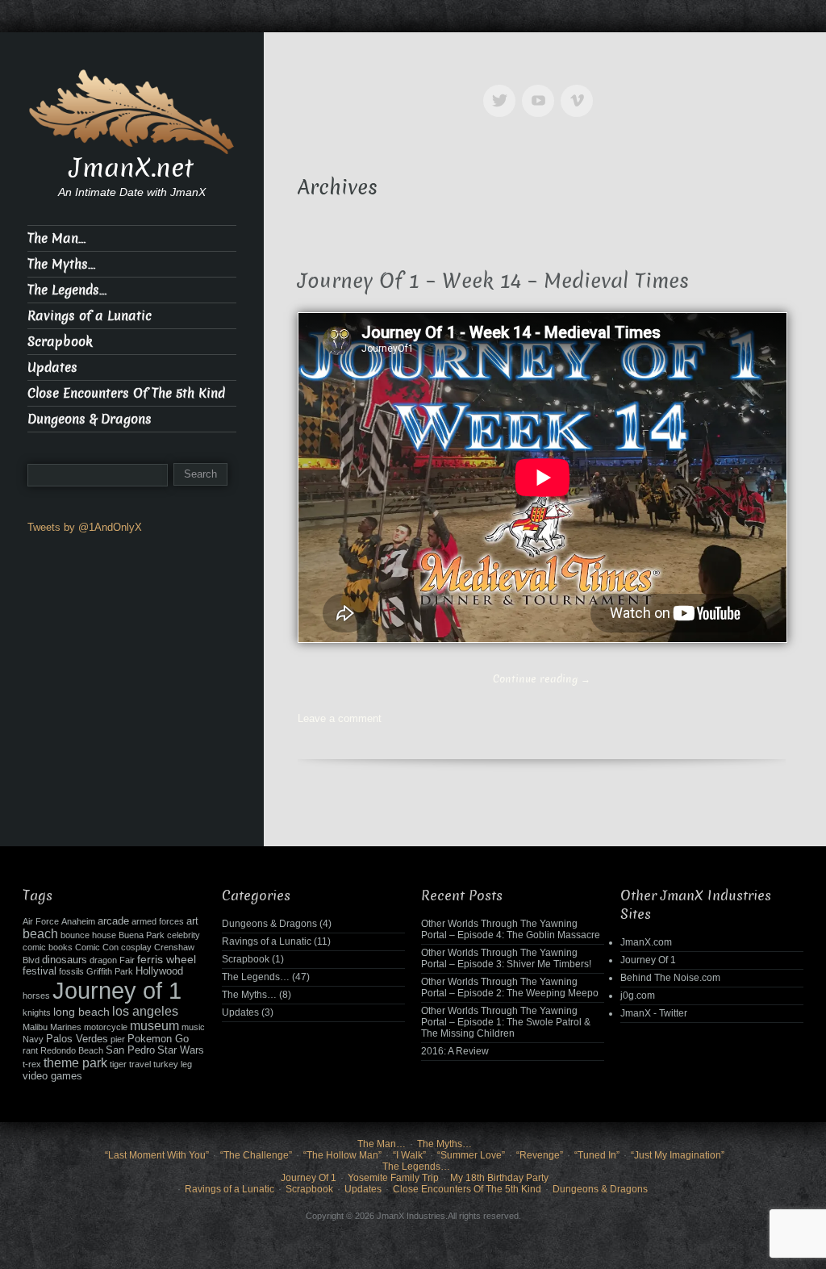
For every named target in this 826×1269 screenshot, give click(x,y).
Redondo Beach (71, 1050)
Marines (65, 1027)
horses (36, 995)
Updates (52, 367)
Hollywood (159, 971)
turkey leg (172, 1064)
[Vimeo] (580, 89)
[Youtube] (541, 89)
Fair (127, 960)
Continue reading (541, 679)
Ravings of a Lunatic (89, 315)
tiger (118, 1064)
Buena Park (142, 935)
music (193, 1027)
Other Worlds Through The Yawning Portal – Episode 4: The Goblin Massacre (510, 929)
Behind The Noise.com (670, 977)
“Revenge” (539, 1155)
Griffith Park (109, 971)
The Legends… (66, 290)
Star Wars (180, 1050)
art (192, 921)
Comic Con (97, 947)
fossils (71, 971)
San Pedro (130, 1050)
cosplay (136, 947)
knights (37, 1012)
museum (154, 1026)
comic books (48, 947)
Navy (33, 1039)
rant (30, 1050)
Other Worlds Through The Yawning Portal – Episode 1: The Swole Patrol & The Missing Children (505, 1022)
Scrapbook (60, 341)
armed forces (157, 921)
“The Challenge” (256, 1155)
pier (118, 1039)
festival (39, 971)
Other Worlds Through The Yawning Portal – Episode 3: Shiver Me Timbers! (506, 958)
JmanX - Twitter (653, 1013)
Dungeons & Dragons (89, 419)
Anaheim (78, 921)
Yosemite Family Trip (393, 1177)
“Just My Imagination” (677, 1155)
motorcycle (105, 1027)
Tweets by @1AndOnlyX (84, 527)
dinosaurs (64, 960)
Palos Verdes (77, 1039)
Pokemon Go (158, 1039)
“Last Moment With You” (157, 1155)
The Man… (56, 238)
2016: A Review (455, 1051)
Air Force (41, 921)
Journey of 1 (116, 990)
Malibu (35, 1027)
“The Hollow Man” (342, 1155)
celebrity (183, 935)
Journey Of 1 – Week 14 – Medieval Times (493, 281)
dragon (103, 960)
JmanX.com (646, 942)
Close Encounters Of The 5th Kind (126, 393)
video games (52, 1076)
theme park (75, 1063)
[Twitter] (502, 89)
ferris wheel (166, 959)
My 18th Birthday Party (499, 1177)
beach (40, 934)
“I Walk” (409, 1155)
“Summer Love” (471, 1155)
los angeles (145, 1011)
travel (140, 1064)
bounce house (88, 935)
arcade (113, 921)
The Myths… (61, 264)
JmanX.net (131, 168)
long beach (81, 1011)
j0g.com (637, 995)
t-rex (32, 1064)
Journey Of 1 (648, 960)
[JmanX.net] (131, 110)
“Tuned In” (597, 1155)
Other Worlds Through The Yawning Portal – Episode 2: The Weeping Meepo (510, 987)
